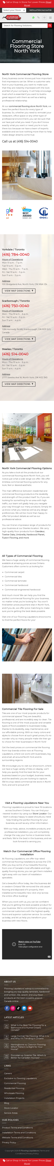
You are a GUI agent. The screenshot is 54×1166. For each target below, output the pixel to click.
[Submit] (50, 25)
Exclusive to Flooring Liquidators (20, 1078)
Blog (6, 1103)
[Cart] (44, 18)
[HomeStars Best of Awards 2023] (27, 213)
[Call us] (39, 17)
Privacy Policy (9, 1142)
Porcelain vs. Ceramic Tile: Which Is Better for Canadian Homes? (28, 1056)
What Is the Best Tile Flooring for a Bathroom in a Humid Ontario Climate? (28, 1027)
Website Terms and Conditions (17, 1137)
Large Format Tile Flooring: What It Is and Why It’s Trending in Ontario (30, 1037)
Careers (8, 1073)
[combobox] (25, 25)
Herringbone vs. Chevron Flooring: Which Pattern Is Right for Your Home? (28, 1047)
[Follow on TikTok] (18, 1008)
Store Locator (11, 1108)
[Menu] (50, 17)
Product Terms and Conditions (17, 1127)
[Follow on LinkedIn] (24, 1008)
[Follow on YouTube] (30, 1008)
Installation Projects (14, 1098)
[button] (14, 10)
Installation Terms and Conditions (19, 1132)
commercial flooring (19, 106)
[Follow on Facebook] (7, 1008)
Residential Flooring (14, 1088)
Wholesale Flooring (14, 1093)
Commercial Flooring (15, 1083)
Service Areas (10, 1113)
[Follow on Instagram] (12, 1008)
